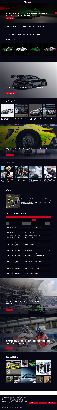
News (24, 34)
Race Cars (14, 34)
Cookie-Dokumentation (18, 407)
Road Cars (8, 34)
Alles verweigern (42, 402)
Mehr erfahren (10, 18)
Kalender (29, 34)
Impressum (11, 407)
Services (19, 34)
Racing (34, 34)
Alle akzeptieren (51, 402)
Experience (39, 34)
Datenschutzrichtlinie (5, 407)
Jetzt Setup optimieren (11, 93)
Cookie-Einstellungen (33, 402)
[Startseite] (27, 2)
